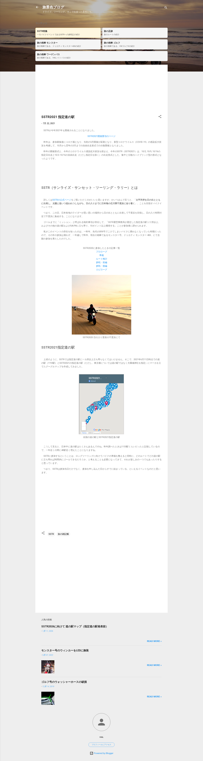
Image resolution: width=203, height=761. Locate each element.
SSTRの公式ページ (61, 199)
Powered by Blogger (103, 753)
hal (101, 737)
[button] (160, 117)
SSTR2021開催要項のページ (101, 136)
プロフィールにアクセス (101, 745)
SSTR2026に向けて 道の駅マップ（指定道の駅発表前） (74, 626)
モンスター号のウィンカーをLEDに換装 (65, 650)
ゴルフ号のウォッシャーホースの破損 (64, 681)
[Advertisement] (101, 91)
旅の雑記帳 (63, 534)
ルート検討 (101, 258)
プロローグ (101, 251)
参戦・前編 (101, 262)
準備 (101, 255)
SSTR (51, 534)
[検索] (166, 8)
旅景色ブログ (53, 7)
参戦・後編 (101, 266)
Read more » (154, 641)
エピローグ (101, 269)
